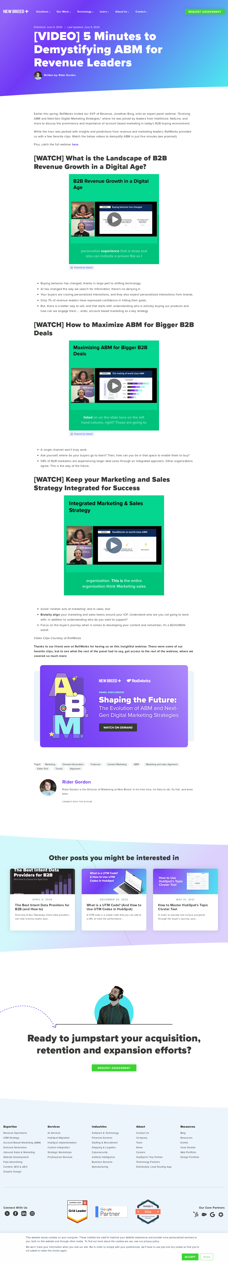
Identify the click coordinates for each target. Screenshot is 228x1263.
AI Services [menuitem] (54, 1133)
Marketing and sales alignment (161, 764)
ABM (136, 764)
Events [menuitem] (184, 1142)
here (75, 144)
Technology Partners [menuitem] (148, 1162)
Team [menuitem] (139, 1142)
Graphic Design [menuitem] (12, 1171)
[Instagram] (32, 1214)
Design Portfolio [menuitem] (189, 1157)
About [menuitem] (140, 1127)
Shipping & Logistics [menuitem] (104, 1147)
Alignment (75, 768)
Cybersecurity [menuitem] (100, 1152)
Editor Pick (42, 768)
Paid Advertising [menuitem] (12, 1162)
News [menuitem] (139, 1147)
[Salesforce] (204, 1214)
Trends (59, 768)
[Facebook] (15, 1214)
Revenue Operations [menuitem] (15, 1133)
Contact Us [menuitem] (142, 1133)
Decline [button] (206, 1256)
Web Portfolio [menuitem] (188, 1152)
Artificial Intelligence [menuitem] (103, 1157)
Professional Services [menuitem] (60, 1157)
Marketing (50, 764)
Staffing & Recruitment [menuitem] (105, 1142)
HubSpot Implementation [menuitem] (62, 1142)
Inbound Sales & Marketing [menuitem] (19, 1152)
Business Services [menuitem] (102, 1162)
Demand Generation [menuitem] (15, 1147)
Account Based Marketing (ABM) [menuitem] (22, 1142)
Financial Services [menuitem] (102, 1137)
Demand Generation (73, 764)
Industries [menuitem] (99, 1127)
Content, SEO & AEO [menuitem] (15, 1166)
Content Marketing (117, 764)
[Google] (212, 1214)
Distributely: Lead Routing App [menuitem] (154, 1166)
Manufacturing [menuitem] (100, 1166)
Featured (95, 764)
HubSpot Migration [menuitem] (59, 1137)
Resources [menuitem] (187, 1127)
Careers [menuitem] (140, 1152)
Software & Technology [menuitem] (105, 1133)
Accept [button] (190, 1257)
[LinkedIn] (23, 1214)
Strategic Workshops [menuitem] (60, 1152)
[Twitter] (7, 1214)
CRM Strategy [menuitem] (11, 1137)
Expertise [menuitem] (10, 1127)
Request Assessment (204, 12)
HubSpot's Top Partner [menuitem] (149, 1157)
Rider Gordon (67, 75)
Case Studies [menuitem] (188, 1147)
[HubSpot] (195, 1214)
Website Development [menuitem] (16, 1157)
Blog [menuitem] (183, 1133)
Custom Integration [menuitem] (59, 1147)
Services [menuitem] (54, 1127)
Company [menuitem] (141, 1137)
